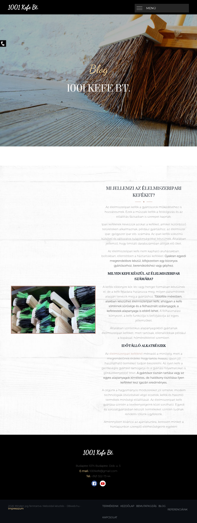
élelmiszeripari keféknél (126, 353)
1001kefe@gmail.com (103, 471)
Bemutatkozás (146, 505)
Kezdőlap (127, 505)
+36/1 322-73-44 (100, 476)
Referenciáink (178, 509)
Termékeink (110, 505)
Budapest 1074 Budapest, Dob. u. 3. (98, 466)
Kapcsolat (109, 517)
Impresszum (16, 508)
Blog (162, 505)
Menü (151, 8)
